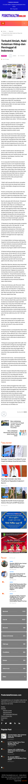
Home (4, 31)
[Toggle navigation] (3, 23)
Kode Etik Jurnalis (7, 710)
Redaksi (3, 707)
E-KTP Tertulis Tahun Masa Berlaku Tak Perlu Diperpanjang (16, 743)
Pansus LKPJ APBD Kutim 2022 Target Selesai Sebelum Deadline (17, 751)
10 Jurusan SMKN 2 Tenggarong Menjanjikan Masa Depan (17, 758)
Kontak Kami (4, 718)
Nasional (11, 31)
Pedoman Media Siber (6, 716)
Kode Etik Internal (7, 712)
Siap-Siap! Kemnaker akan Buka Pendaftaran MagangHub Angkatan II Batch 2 (12, 481)
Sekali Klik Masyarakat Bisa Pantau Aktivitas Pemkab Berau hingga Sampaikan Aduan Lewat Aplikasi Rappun (18, 586)
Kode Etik (3, 708)
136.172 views (5, 59)
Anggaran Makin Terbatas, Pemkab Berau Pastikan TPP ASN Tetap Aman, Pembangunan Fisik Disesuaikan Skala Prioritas (18, 598)
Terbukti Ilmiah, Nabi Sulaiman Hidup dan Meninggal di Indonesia (17, 736)
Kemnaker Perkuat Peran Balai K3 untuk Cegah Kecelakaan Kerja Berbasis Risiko (18, 575)
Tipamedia (24, 780)
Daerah (11, 561)
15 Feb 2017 (22, 55)
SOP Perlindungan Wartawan (10, 714)
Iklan (2, 720)
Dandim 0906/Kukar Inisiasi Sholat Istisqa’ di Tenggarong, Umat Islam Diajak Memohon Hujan (18, 565)
